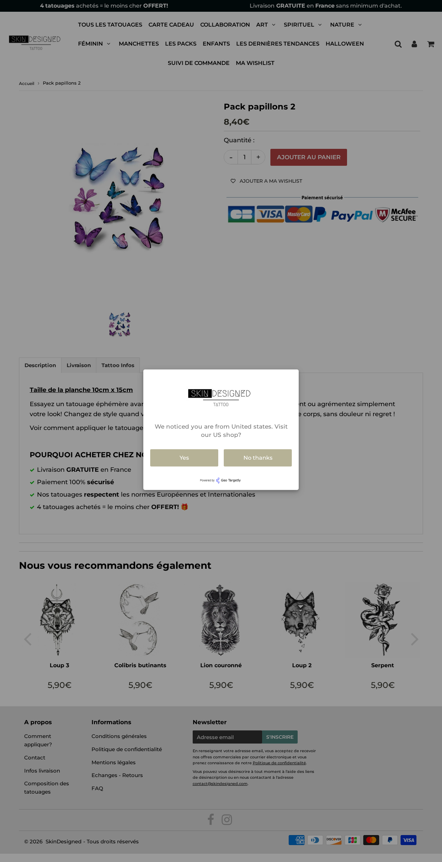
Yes (184, 457)
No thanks (257, 457)
